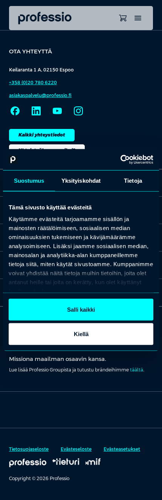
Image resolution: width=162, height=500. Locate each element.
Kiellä (81, 334)
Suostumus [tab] (29, 180)
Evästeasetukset (122, 449)
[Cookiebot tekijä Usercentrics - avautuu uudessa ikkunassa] (120, 160)
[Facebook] (15, 111)
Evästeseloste (76, 449)
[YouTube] (57, 111)
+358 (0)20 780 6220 (33, 82)
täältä (136, 370)
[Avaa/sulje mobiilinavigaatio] (138, 18)
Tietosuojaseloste (29, 449)
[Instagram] (78, 111)
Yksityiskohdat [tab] (81, 180)
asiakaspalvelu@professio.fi (40, 95)
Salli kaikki (81, 309)
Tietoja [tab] (133, 180)
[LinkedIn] (36, 111)
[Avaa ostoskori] (123, 18)
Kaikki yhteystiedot (41, 135)
